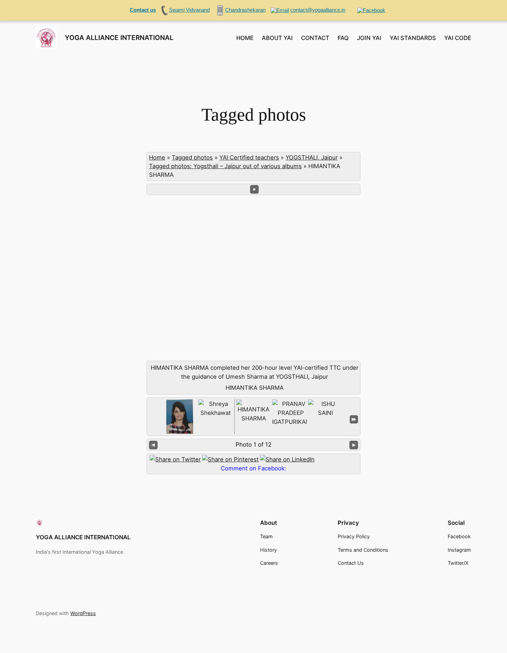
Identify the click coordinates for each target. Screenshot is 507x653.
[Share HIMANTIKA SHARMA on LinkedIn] (287, 459)
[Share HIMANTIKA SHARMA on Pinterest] (230, 459)
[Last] (354, 418)
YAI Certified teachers (249, 157)
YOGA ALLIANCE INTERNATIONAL (119, 37)
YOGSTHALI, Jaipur (312, 157)
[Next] (353, 444)
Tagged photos (192, 157)
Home (157, 157)
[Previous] (153, 444)
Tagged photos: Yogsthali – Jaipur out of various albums (225, 166)
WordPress (83, 613)
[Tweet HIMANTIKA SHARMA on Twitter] (175, 459)
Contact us (143, 10)
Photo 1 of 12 (253, 444)
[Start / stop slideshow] (254, 189)
